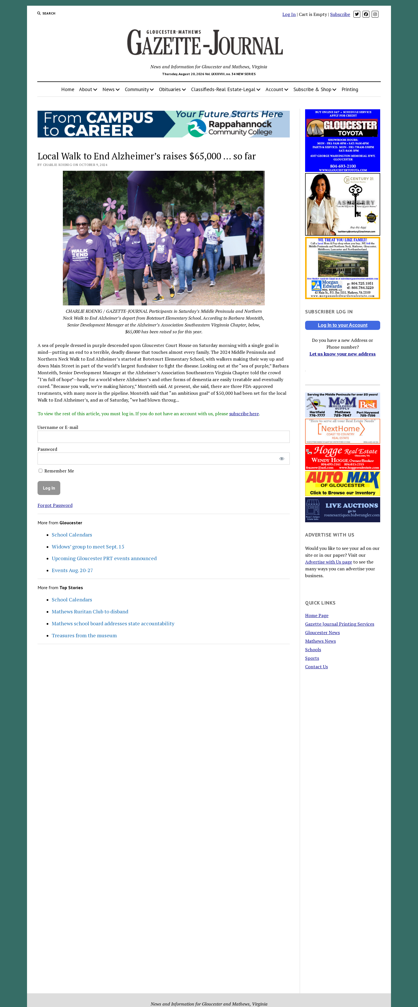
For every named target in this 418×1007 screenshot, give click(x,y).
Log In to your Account (342, 325)
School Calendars (72, 534)
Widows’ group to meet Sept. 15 (88, 546)
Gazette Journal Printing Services (339, 624)
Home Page (316, 615)
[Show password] (282, 459)
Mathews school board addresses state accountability (113, 623)
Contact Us (316, 666)
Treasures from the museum (84, 635)
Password (47, 449)
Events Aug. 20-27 (72, 570)
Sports (312, 658)
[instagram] (375, 14)
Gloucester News (322, 632)
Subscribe (340, 14)
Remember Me (58, 471)
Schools (313, 649)
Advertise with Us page (328, 562)
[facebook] (366, 14)
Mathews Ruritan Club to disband (90, 611)
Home (67, 89)
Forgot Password (55, 505)
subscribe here (244, 413)
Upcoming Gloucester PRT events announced (104, 558)
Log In (289, 14)
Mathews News (320, 641)
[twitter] (356, 14)
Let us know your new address (342, 354)
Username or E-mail (58, 427)
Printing (350, 89)
